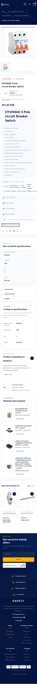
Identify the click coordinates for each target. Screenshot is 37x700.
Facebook (3, 231)
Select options (14, 494)
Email (14, 231)
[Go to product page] (9, 498)
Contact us (27, 637)
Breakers (14, 191)
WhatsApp (17, 231)
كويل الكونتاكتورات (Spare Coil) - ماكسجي (23, 427)
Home (3, 12)
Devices (24, 191)
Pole (34, 191)
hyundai (29, 191)
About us (26, 654)
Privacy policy (27, 640)
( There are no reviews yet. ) (17, 99)
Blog (10, 637)
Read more (32, 494)
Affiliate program (10, 660)
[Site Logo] (5, 4)
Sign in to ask (8, 374)
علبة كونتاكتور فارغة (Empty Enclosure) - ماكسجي (21, 411)
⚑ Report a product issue (10, 225)
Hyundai (12, 93)
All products (10, 631)
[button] (25, 4)
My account (26, 631)
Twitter (6, 231)
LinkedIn (10, 231)
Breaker (8, 191)
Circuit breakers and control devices (16, 12)
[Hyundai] (6, 93)
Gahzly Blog (26, 660)
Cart (27, 634)
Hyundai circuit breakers (21, 16)
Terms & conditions (26, 643)
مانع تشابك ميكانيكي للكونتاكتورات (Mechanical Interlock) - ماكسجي (23, 443)
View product (20, 419)
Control (19, 191)
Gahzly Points (10, 634)
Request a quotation (10, 654)
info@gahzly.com (19, 614)
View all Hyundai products (16, 95)
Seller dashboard (10, 657)
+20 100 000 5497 (18, 617)
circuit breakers (6, 16)
